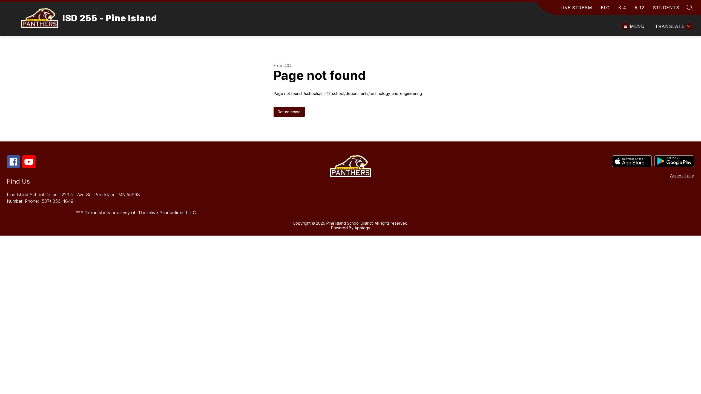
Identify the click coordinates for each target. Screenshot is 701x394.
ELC (605, 7)
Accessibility (682, 175)
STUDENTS (666, 7)
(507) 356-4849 (56, 201)
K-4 (622, 7)
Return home (289, 111)
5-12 (639, 7)
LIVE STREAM (576, 7)
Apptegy (362, 227)
